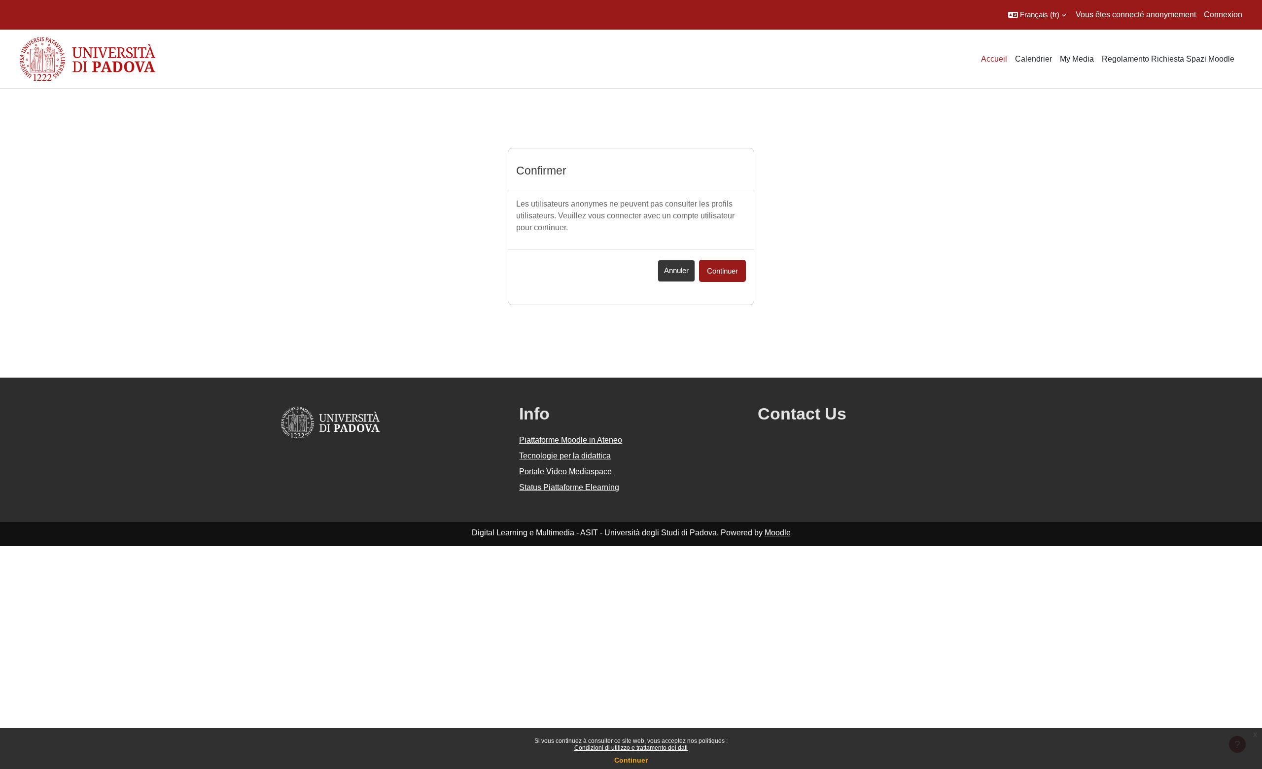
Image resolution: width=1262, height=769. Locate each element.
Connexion (1223, 14)
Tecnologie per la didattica (565, 456)
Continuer (631, 760)
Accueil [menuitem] (994, 59)
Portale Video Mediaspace (565, 471)
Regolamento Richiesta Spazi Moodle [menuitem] (1168, 59)
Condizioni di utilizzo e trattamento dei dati (631, 747)
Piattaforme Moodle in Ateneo (570, 440)
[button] (1037, 15)
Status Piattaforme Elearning (569, 487)
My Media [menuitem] (1077, 59)
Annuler (676, 270)
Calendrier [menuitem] (1033, 59)
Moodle (778, 532)
